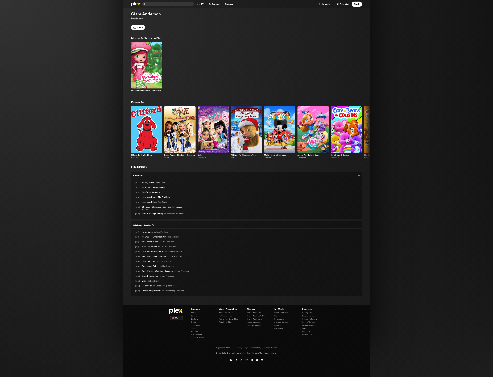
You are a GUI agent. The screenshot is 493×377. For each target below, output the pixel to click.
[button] (138, 27)
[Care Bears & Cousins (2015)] (346, 132)
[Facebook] (251, 359)
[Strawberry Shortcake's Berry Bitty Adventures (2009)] (146, 68)
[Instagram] (231, 359)
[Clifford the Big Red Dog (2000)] (146, 132)
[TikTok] (236, 359)
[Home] (135, 4)
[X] (241, 359)
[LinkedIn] (256, 359)
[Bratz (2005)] (213, 132)
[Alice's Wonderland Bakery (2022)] (313, 132)
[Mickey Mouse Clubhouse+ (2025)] (279, 132)
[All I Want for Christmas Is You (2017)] (246, 132)
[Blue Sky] (246, 359)
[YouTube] (262, 359)
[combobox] (170, 4)
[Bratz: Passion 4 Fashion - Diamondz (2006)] (180, 132)
